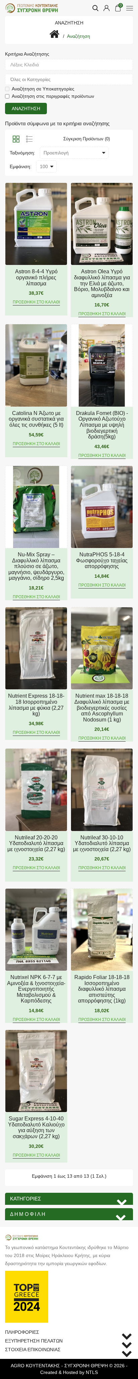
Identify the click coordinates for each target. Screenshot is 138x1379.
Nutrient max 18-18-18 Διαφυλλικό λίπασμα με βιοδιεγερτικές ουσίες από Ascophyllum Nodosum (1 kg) (101, 707)
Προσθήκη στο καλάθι (36, 302)
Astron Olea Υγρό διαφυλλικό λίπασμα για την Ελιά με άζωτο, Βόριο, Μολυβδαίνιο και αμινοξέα (102, 283)
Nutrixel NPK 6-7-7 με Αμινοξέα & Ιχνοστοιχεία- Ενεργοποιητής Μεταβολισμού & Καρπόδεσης (36, 989)
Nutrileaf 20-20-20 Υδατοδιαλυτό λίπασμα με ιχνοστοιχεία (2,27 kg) (36, 843)
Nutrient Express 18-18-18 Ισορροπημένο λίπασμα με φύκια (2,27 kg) (36, 704)
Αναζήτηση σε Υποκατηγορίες (43, 88)
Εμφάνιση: (20, 166)
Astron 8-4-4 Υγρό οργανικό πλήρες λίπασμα (36, 277)
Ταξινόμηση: (22, 152)
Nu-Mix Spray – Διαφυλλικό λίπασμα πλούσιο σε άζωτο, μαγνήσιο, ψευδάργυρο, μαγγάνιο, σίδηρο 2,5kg (36, 566)
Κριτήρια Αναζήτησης (27, 54)
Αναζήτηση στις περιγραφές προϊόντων (53, 96)
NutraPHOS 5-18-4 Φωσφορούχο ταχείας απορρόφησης (102, 560)
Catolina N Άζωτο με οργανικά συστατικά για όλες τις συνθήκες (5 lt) (36, 419)
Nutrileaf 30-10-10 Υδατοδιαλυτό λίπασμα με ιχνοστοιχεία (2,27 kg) (102, 843)
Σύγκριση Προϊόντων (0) (86, 138)
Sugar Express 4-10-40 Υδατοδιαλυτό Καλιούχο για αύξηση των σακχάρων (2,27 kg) (36, 1127)
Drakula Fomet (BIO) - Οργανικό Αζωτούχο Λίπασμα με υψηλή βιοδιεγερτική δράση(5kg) (102, 424)
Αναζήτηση (78, 36)
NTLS (92, 1372)
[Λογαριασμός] (107, 8)
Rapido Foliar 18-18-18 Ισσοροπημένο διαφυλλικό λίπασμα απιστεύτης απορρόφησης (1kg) (102, 989)
